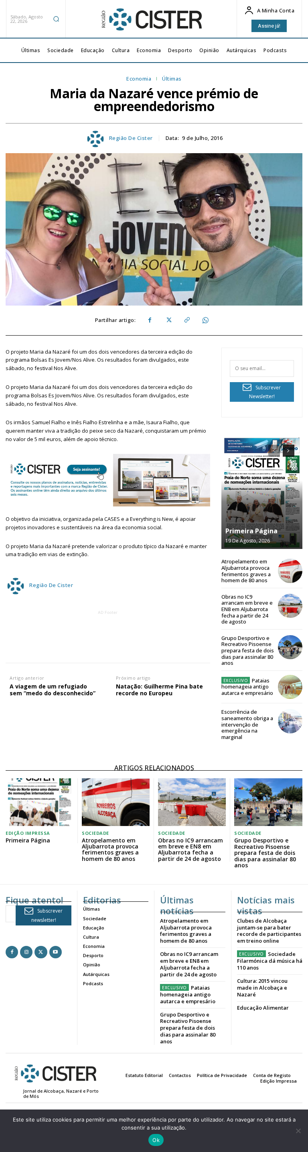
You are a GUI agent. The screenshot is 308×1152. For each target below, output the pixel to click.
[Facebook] (150, 320)
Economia (138, 79)
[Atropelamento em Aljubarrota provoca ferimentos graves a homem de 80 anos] (290, 571)
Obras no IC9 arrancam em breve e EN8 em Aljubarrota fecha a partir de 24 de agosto (247, 609)
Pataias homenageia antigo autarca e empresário (247, 686)
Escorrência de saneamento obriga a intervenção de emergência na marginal (247, 724)
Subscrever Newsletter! (265, 392)
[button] (56, 19)
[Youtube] (55, 952)
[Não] (298, 1131)
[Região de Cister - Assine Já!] (108, 480)
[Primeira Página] (261, 493)
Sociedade (95, 833)
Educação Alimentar (263, 1007)
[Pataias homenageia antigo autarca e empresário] (290, 687)
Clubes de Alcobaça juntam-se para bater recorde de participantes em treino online (269, 931)
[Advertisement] (151, 635)
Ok (156, 1140)
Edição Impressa (28, 833)
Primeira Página (251, 530)
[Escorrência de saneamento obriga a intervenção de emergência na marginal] (290, 721)
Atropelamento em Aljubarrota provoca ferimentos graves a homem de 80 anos (246, 571)
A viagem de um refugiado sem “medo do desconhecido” (52, 690)
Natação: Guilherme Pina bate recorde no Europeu (159, 690)
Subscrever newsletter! (47, 915)
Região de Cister (131, 138)
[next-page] (288, 451)
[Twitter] (168, 320)
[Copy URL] (186, 320)
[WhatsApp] (205, 320)
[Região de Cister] (151, 20)
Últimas (172, 79)
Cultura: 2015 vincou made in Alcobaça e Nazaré (262, 987)
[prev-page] (274, 451)
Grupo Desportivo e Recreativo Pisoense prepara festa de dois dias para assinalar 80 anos (247, 650)
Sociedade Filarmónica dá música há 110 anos (269, 960)
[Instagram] (26, 952)
